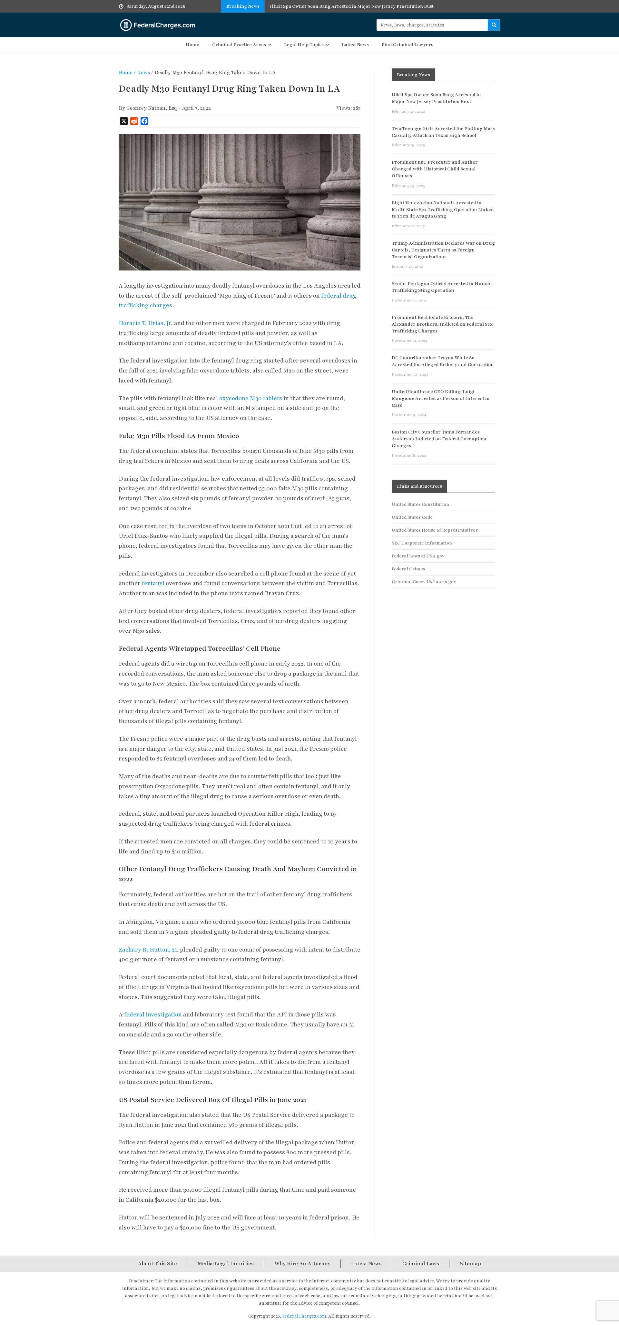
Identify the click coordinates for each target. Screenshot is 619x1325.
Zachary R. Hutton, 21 (148, 949)
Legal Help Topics (304, 45)
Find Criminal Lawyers (407, 45)
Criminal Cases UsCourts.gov (424, 582)
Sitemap (470, 1263)
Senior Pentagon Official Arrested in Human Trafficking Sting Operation (442, 286)
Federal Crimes (408, 569)
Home (192, 45)
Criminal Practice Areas (239, 45)
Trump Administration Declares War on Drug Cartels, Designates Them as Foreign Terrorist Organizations (443, 250)
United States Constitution (420, 504)
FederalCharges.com (304, 1316)
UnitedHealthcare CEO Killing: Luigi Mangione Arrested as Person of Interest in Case (441, 398)
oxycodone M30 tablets (250, 398)
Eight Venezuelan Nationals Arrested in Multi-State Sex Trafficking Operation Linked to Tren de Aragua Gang (443, 209)
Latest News (355, 45)
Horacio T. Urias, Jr (145, 323)
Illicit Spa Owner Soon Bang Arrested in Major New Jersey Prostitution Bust (436, 98)
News (143, 72)
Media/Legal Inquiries (226, 1263)
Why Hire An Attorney (302, 1263)
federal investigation (153, 1014)
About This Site (157, 1263)
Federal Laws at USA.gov (418, 556)
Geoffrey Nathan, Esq (151, 108)
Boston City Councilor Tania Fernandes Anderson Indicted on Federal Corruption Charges (439, 439)
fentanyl (153, 583)
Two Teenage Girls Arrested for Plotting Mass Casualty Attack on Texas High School (443, 132)
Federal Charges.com (158, 25)
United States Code (412, 517)
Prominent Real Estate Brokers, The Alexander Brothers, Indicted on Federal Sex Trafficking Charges (442, 324)
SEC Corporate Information (422, 543)
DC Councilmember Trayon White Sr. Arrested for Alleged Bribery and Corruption (443, 361)
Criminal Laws (420, 1263)
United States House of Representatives (435, 530)
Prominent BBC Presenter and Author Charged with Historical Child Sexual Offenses (435, 169)
